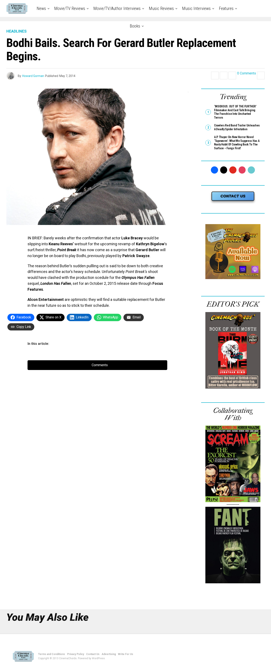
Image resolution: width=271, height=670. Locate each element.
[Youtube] (233, 170)
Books (135, 26)
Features (226, 8)
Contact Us (93, 654)
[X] (223, 170)
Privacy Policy (75, 654)
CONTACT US (232, 196)
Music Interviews (196, 8)
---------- (233, 504)
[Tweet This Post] (223, 75)
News (41, 8)
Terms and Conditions (51, 654)
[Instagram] (242, 170)
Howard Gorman (33, 76)
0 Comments (246, 73)
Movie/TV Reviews (69, 8)
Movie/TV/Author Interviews (117, 8)
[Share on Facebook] (215, 75)
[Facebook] (214, 170)
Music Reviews (161, 8)
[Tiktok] (251, 170)
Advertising (109, 654)
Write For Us (125, 654)
